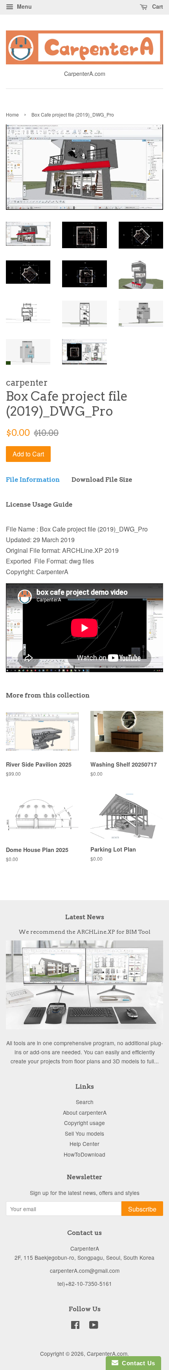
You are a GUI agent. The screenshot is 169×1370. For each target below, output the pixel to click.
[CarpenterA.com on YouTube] (93, 1326)
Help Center (84, 1144)
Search (85, 1102)
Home (12, 114)
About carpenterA (85, 1112)
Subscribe (142, 1209)
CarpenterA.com (107, 1353)
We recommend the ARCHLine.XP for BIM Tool (84, 932)
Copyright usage (84, 1123)
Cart (157, 6)
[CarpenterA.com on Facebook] (75, 1326)
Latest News (84, 917)
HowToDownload (84, 1154)
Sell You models (84, 1133)
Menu (23, 6)
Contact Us (136, 1363)
